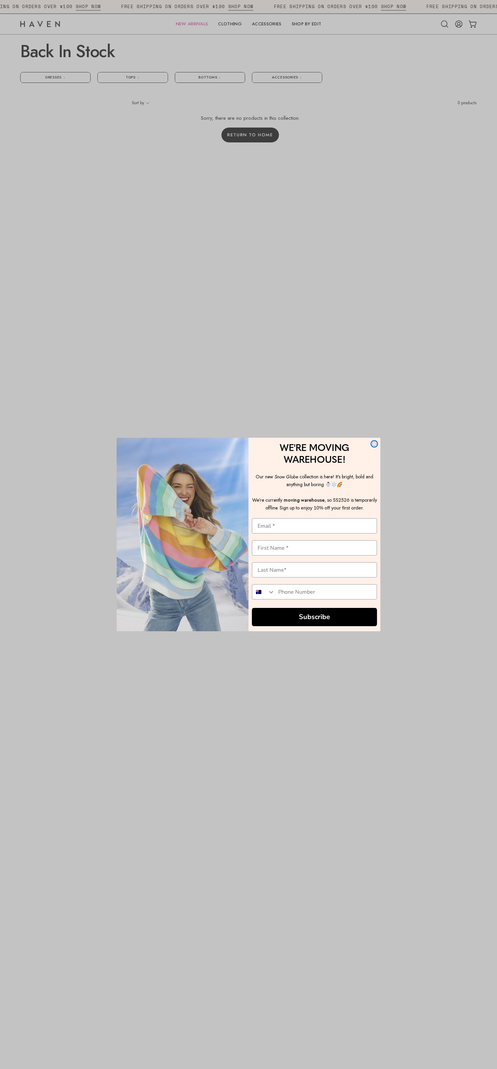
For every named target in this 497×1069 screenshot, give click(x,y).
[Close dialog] (374, 443)
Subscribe (314, 616)
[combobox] (263, 592)
